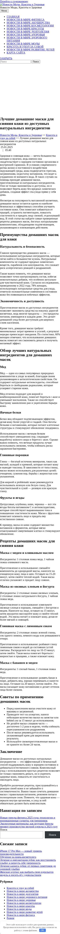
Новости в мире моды (23, 43)
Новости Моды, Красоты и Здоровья (21, 135)
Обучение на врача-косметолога (18, 857)
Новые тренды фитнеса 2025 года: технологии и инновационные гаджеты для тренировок (27, 819)
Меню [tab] (4, 11)
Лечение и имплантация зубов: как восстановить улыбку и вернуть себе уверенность (28, 861)
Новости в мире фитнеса (25, 19)
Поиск (3, 829)
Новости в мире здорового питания (27, 897)
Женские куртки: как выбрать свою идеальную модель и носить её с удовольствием (27, 873)
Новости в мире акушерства (28, 22)
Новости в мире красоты (25, 28)
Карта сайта (16, 52)
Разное (10, 918)
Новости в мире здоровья (26, 34)
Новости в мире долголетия (28, 31)
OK (42, 930)
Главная (13, 16)
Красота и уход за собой (25, 46)
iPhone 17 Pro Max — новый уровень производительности (21, 852)
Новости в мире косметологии (30, 25)
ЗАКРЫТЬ (6, 58)
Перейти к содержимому (14, 1)
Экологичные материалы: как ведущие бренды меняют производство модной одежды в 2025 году (29, 825)
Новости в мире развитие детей (30, 49)
